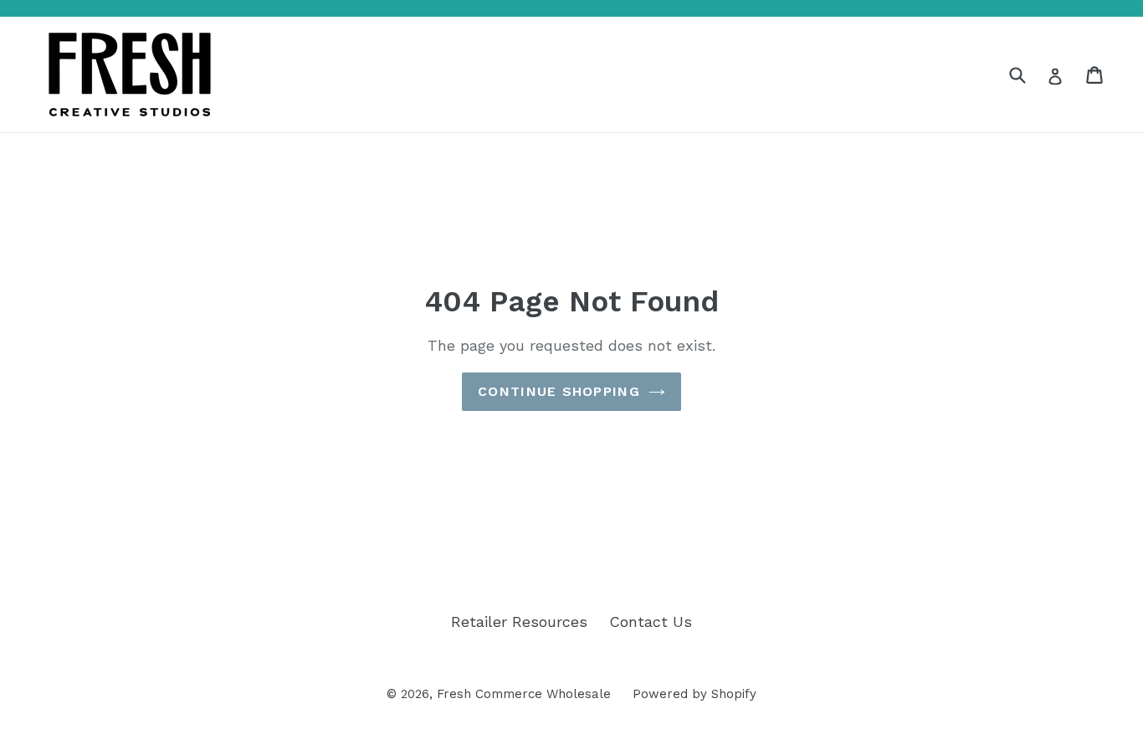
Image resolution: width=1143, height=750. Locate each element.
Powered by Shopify (694, 693)
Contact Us (650, 621)
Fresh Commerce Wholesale (524, 693)
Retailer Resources (519, 621)
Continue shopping (559, 391)
